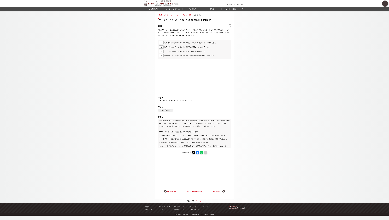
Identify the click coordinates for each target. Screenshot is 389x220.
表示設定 (205, 207)
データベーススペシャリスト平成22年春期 (178, 15)
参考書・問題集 (231, 9)
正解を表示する (165, 110)
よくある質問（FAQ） (195, 209)
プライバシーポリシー (165, 207)
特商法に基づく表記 (179, 207)
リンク (161, 209)
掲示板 (212, 9)
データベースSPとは (173, 9)
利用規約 (147, 207)
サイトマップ (148, 209)
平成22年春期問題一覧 (194, 191)
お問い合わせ (192, 207)
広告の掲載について (179, 209)
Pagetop (385, 212)
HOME (160, 15)
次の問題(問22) (216, 191)
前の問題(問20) (172, 191)
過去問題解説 (153, 9)
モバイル (199, 201)
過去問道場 (192, 9)
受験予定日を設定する (237, 4)
